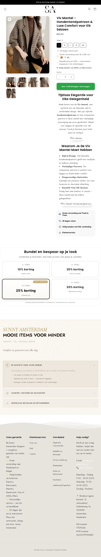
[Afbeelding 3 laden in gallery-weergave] (33, 82)
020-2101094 (86, 467)
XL (76, 44)
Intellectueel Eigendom (62, 485)
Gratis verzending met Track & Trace (75, 214)
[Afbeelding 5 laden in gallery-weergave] (11, 93)
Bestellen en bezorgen (57, 453)
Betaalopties (57, 465)
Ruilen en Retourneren (58, 472)
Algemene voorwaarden (58, 444)
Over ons (33, 443)
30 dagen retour (69, 221)
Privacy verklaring (60, 460)
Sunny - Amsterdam (46, 550)
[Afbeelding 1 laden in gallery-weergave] (11, 82)
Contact (33, 454)
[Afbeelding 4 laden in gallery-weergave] (44, 82)
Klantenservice (68, 232)
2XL (83, 44)
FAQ (31, 448)
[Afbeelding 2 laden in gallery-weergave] (22, 82)
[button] (5, 9)
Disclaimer (57, 480)
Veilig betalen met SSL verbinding (76, 227)
